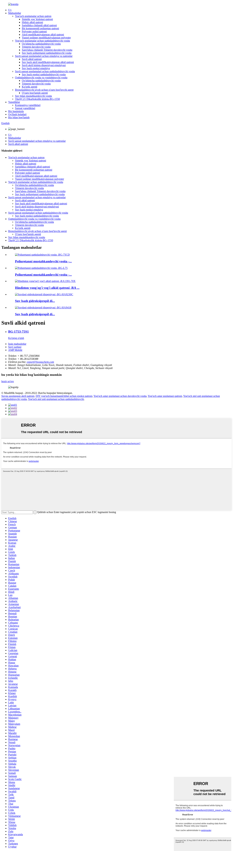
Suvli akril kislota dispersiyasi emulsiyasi (44, 65)
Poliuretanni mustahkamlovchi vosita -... (43, 261)
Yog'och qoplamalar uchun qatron (33, 16)
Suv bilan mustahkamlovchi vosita (33, 95)
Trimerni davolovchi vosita (36, 46)
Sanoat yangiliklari (25, 108)
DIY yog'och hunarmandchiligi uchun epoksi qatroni (64, 396)
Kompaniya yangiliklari (27, 105)
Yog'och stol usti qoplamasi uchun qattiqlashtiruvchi (56, 399)
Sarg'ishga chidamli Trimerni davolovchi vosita (47, 49)
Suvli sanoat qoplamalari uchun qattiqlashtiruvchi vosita (45, 71)
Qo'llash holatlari (17, 114)
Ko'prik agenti (29, 86)
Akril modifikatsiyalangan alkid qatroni (43, 34)
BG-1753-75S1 (18, 331)
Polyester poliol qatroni (34, 31)
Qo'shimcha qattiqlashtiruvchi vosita (41, 43)
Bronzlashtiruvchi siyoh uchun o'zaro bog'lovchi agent (44, 89)
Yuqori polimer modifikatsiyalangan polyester (46, 37)
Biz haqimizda (16, 111)
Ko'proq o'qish (16, 338)
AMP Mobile (15, 350)
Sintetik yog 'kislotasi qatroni (37, 19)
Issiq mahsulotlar (17, 343)
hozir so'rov (7, 381)
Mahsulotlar (14, 13)
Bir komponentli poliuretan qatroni (40, 28)
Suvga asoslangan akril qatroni (17, 396)
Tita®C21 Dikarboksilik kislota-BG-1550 (37, 99)
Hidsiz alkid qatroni (32, 22)
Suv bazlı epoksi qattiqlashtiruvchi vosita (44, 74)
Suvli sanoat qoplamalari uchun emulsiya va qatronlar (43, 56)
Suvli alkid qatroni (32, 59)
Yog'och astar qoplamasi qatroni (165, 396)
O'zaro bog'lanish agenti (35, 92)
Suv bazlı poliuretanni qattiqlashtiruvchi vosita (46, 52)
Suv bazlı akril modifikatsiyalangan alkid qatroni (48, 62)
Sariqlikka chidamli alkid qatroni (39, 25)
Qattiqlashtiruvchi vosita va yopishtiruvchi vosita (41, 77)
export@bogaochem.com (40, 361)
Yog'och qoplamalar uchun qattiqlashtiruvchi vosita (42, 40)
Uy (10, 10)
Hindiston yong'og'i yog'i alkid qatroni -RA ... (47, 288)
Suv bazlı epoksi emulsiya (36, 68)
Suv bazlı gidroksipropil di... (35, 301)
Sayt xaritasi (14, 346)
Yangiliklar (14, 102)
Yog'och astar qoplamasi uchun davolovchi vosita (120, 396)
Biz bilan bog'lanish (19, 117)
